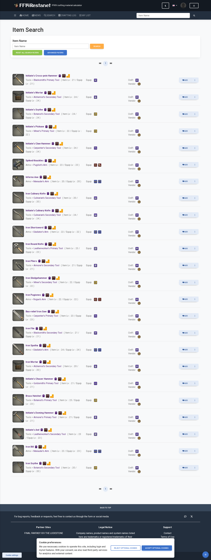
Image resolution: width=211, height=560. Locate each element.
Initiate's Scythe (34, 109)
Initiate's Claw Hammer (38, 143)
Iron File (30, 328)
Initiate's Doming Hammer (40, 412)
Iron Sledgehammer (36, 278)
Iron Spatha (32, 345)
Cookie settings (12, 555)
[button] (175, 6)
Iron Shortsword (34, 227)
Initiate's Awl (32, 429)
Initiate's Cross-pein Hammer (41, 75)
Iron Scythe (32, 463)
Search (96, 46)
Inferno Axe (32, 177)
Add (186, 80)
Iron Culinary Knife (36, 193)
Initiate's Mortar (34, 92)
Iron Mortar (32, 362)
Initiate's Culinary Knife (38, 210)
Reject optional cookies (125, 548)
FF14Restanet (34, 5)
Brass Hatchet (33, 396)
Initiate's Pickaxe (35, 126)
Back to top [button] (105, 508)
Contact (167, 533)
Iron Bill (30, 446)
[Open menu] (205, 554)
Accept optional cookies (157, 548)
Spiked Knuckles (34, 160)
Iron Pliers (31, 261)
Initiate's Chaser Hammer (39, 378)
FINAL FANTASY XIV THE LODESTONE (43, 533)
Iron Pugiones (33, 295)
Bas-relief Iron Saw (36, 311)
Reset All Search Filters (27, 53)
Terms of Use (167, 537)
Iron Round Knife (35, 244)
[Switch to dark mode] (165, 6)
